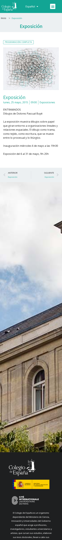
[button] (52, 6)
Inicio (3, 18)
